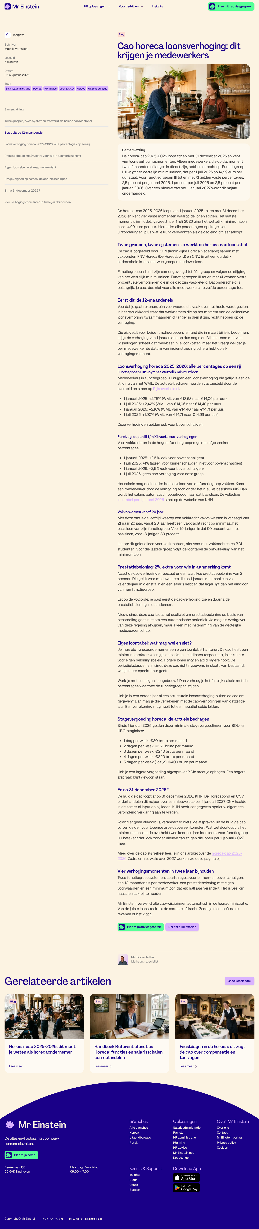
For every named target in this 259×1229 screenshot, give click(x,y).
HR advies (50, 88)
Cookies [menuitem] (222, 1148)
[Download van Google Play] (192, 1188)
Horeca (81, 88)
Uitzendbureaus (97, 88)
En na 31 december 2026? (22, 191)
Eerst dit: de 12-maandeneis (23, 133)
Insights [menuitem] (135, 1175)
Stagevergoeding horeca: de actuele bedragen (36, 179)
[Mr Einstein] (35, 1125)
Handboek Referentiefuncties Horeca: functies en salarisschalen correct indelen (128, 1051)
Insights (157, 6)
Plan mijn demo (24, 1155)
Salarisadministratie (18, 88)
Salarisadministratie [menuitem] (186, 1128)
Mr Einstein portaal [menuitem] (230, 1137)
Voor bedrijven (128, 6)
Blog (121, 34)
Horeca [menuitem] (134, 1133)
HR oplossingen (94, 6)
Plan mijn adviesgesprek (234, 6)
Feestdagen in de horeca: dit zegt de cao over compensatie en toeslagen (212, 1051)
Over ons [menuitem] (223, 1128)
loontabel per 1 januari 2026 (141, 499)
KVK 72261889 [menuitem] (52, 1219)
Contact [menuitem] (222, 1133)
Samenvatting (14, 109)
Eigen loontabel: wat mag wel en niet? (30, 167)
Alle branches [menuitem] (139, 1128)
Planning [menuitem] (179, 1143)
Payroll (37, 88)
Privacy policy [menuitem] (226, 1143)
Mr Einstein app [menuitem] (183, 1153)
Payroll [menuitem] (178, 1133)
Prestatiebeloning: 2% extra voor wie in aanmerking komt (43, 156)
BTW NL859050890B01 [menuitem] (85, 1219)
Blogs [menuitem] (133, 1180)
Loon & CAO (67, 88)
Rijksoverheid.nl (166, 388)
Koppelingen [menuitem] (181, 1158)
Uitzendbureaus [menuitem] (140, 1137)
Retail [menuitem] (134, 1143)
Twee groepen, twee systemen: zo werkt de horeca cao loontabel (48, 121)
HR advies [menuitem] (180, 1148)
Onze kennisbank (239, 981)
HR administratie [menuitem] (184, 1137)
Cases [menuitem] (134, 1185)
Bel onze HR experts (182, 927)
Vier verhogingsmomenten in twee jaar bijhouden (38, 202)
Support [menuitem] (135, 1190)
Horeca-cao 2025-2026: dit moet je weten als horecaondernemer (42, 1049)
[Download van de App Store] (192, 1178)
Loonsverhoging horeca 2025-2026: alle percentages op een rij (47, 144)
